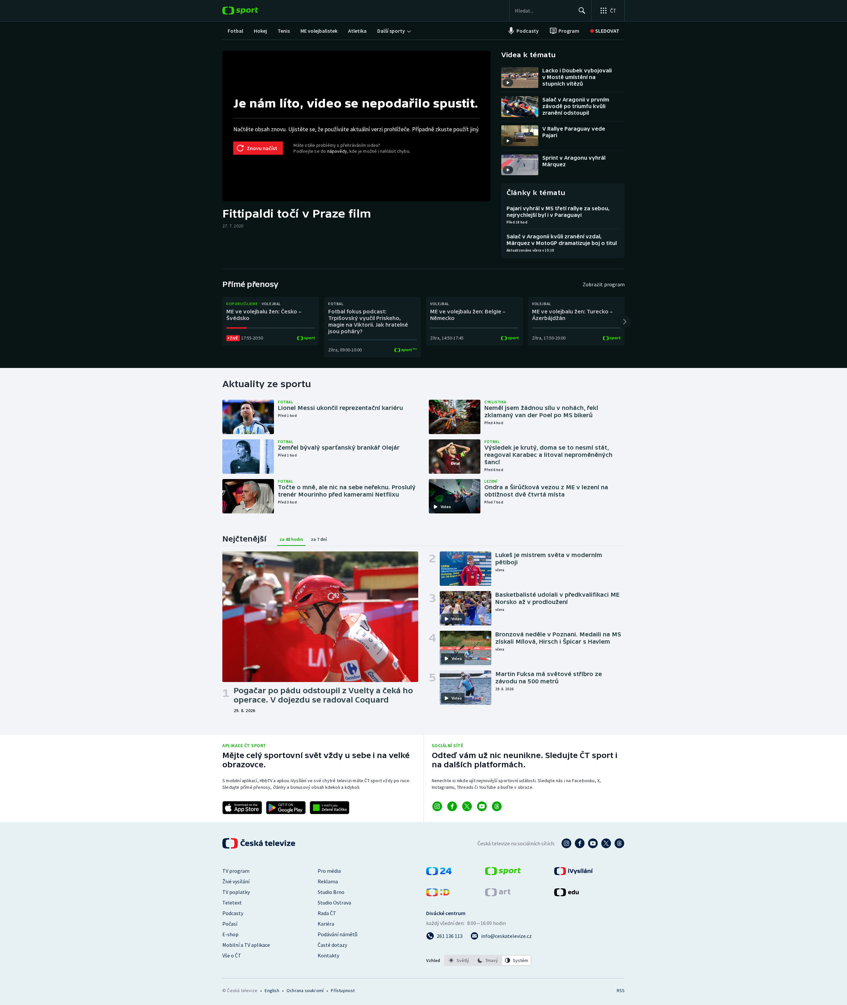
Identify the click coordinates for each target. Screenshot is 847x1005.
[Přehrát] (508, 83)
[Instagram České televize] (566, 843)
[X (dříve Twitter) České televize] (606, 843)
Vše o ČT (231, 955)
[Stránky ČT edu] (566, 894)
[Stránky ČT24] (439, 873)
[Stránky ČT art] (498, 894)
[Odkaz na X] (467, 806)
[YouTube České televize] (593, 843)
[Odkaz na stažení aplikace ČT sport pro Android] (286, 807)
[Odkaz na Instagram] (437, 806)
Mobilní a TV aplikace (246, 945)
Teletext (232, 902)
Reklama (328, 881)
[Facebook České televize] (579, 843)
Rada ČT (327, 913)
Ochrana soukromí (305, 990)
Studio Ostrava (334, 902)
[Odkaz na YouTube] (481, 806)
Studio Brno (331, 892)
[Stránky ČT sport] (503, 873)
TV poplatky (236, 892)
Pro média (329, 870)
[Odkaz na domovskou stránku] (250, 11)
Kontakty (328, 955)
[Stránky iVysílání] (573, 873)
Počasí (229, 923)
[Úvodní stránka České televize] (259, 843)
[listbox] (488, 960)
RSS (621, 990)
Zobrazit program (604, 284)
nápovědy (337, 151)
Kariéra (326, 923)
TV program (235, 870)
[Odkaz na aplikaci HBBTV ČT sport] (329, 807)
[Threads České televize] (619, 843)
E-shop (230, 934)
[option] (459, 960)
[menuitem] (235, 30)
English (272, 990)
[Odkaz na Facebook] (452, 806)
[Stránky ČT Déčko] (438, 894)
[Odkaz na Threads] (496, 806)
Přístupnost (343, 990)
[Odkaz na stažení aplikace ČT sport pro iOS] (242, 807)
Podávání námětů (337, 934)
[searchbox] (544, 10)
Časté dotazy (332, 945)
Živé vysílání (235, 881)
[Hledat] (582, 10)
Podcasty (232, 913)
